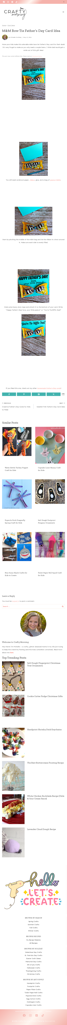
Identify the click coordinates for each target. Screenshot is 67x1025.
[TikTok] (16, 2)
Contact (49, 1011)
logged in (15, 601)
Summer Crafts (33, 925)
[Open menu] (63, 12)
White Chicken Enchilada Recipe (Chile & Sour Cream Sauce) (45, 797)
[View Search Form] (64, 2)
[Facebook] (4, 2)
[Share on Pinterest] (24, 394)
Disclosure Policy (37, 56)
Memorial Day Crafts (34, 962)
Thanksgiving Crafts (33, 971)
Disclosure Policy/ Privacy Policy (29, 1011)
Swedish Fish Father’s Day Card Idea (51, 405)
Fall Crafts (33, 928)
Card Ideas (11, 25)
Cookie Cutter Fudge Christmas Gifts (45, 696)
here (11, 653)
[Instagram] (8, 2)
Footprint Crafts (33, 986)
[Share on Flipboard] (39, 394)
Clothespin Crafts (33, 1002)
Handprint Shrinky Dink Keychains (44, 729)
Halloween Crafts (33, 968)
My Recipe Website (33, 940)
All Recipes (33, 943)
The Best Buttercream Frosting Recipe (45, 762)
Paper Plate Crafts (33, 989)
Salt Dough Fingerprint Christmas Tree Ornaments (43, 664)
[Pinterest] (12, 2)
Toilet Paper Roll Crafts (33, 993)
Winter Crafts (33, 931)
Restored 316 (50, 1021)
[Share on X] (54, 394)
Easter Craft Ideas (33, 958)
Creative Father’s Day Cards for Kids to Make (16, 406)
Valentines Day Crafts (33, 952)
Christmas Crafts (33, 974)
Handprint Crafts (33, 983)
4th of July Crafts (33, 965)
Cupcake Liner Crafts (33, 1005)
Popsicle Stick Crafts (33, 996)
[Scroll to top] (62, 1018)
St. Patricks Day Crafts (33, 955)
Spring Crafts (34, 921)
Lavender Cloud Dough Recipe (41, 829)
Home (4, 25)
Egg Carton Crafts (33, 999)
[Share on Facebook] (9, 394)
